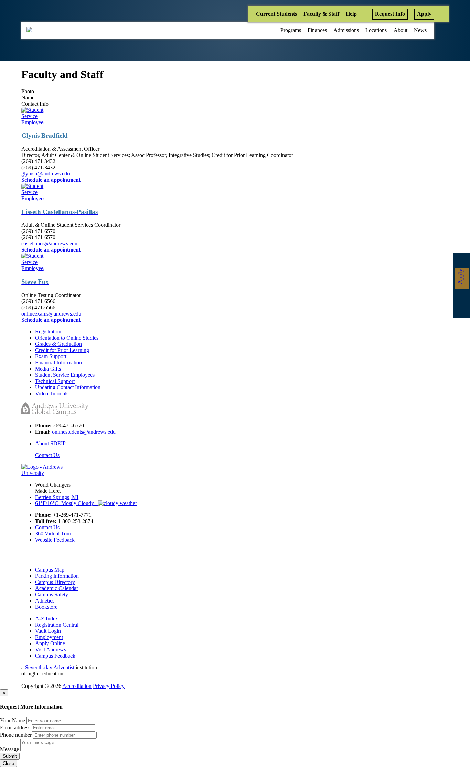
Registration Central (56, 625)
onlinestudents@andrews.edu (84, 432)
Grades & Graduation (58, 344)
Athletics (44, 601)
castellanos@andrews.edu (49, 243)
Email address (15, 728)
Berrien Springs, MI (56, 497)
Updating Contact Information (67, 387)
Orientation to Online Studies (66, 338)
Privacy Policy (109, 686)
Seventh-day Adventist (49, 667)
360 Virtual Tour (53, 533)
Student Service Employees (65, 375)
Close (8, 763)
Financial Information (58, 362)
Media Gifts (48, 369)
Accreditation (77, 686)
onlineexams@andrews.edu (51, 314)
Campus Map (49, 570)
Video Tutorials (51, 393)
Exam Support (50, 356)
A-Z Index (46, 618)
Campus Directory (55, 582)
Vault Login (48, 631)
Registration (48, 331)
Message (9, 749)
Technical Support (55, 381)
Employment (49, 637)
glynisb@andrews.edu (45, 174)
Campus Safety (51, 594)
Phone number (16, 735)
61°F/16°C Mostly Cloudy (66, 503)
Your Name (12, 720)
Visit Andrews (50, 649)
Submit (10, 756)
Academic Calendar (56, 588)
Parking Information (57, 576)
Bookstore (46, 607)
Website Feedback (55, 540)
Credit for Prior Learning (62, 350)
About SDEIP (50, 443)
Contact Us (47, 455)
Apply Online (50, 643)
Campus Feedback (55, 656)
